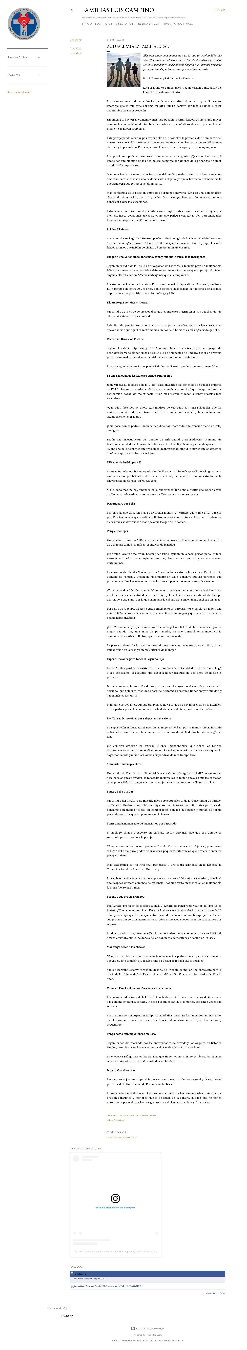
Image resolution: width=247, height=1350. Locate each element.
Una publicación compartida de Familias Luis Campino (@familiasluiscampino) (115, 1251)
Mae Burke (157, 1335)
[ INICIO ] (87, 23)
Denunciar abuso (18, 92)
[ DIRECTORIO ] (123, 23)
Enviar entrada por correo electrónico (138, 1115)
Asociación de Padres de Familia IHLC (124, 1286)
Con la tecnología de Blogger (150, 1328)
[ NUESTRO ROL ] (173, 23)
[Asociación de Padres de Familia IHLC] (89, 1286)
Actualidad (76, 53)
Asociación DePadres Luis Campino (86, 1279)
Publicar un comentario (121, 1137)
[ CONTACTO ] (103, 23)
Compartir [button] (76, 40)
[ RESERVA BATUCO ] (148, 23)
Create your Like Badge (215, 1293)
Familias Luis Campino (118, 10)
